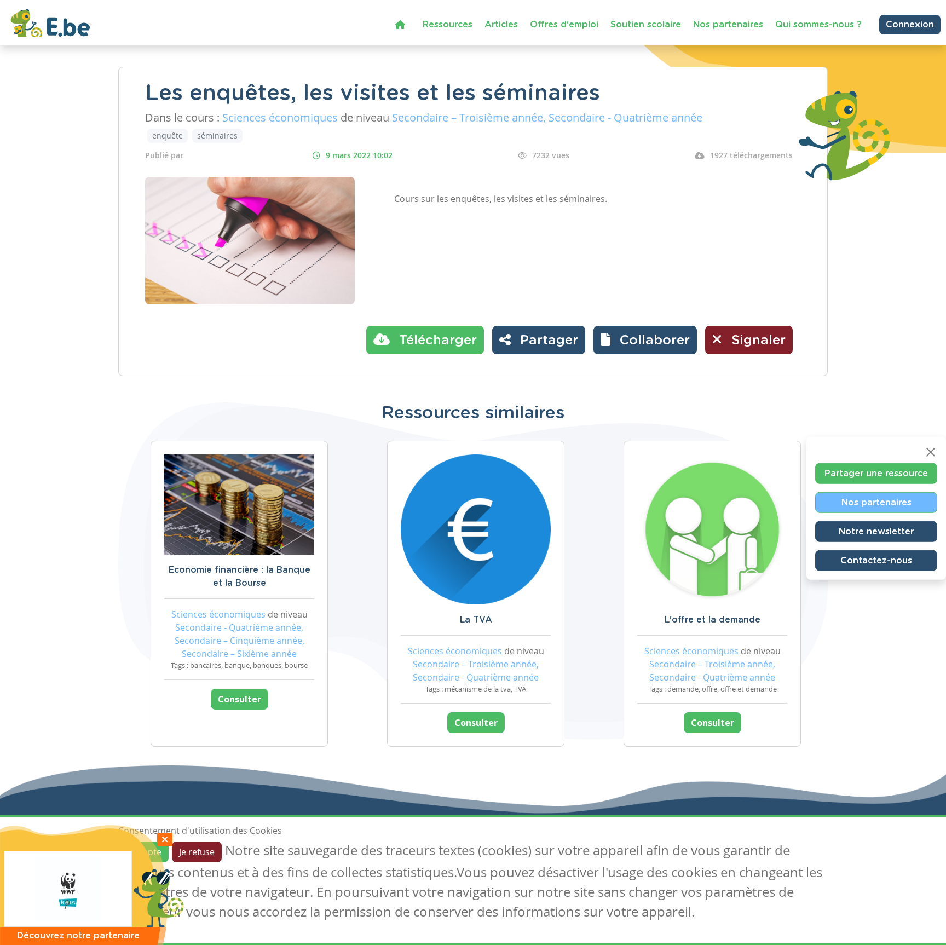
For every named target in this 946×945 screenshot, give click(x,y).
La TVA (476, 619)
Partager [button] (547, 340)
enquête (167, 135)
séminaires (217, 135)
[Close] (930, 452)
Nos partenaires (728, 24)
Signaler (757, 340)
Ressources (447, 24)
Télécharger (436, 340)
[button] (645, 340)
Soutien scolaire (645, 24)
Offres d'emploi (564, 24)
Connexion (910, 24)
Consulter (239, 699)
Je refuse (197, 852)
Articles (501, 24)
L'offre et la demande (712, 619)
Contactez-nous (876, 560)
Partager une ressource (876, 473)
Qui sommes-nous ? (818, 24)
